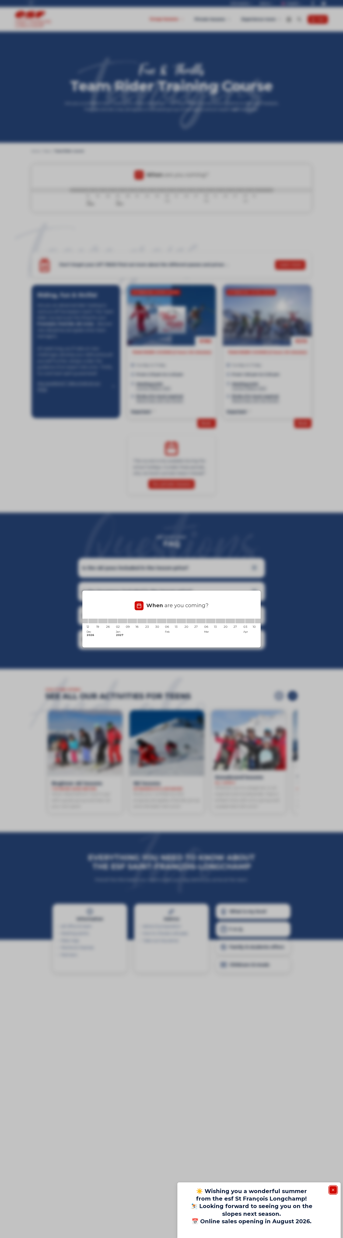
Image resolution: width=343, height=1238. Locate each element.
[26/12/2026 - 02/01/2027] (112, 621)
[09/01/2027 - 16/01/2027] (132, 621)
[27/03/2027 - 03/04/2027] (240, 621)
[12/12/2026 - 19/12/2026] (93, 621)
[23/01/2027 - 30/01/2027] (152, 621)
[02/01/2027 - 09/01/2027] (122, 621)
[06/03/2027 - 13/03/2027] (210, 621)
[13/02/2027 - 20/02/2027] (181, 621)
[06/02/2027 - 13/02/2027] (171, 621)
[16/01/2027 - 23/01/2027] (142, 621)
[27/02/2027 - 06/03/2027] (201, 621)
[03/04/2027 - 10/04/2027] (250, 621)
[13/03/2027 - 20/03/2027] (220, 621)
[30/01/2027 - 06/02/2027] (161, 621)
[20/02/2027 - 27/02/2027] (191, 621)
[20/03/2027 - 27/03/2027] (230, 621)
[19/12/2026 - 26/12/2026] (103, 621)
